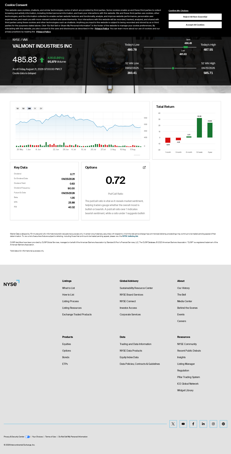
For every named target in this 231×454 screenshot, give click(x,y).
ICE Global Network (187, 383)
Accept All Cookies (195, 24)
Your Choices (37, 436)
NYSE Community (186, 344)
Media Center (184, 301)
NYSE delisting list (130, 236)
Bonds (65, 357)
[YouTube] (183, 424)
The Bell (181, 294)
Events (180, 314)
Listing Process (70, 301)
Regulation (183, 370)
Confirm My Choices (178, 10)
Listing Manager (186, 364)
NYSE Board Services (131, 294)
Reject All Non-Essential (195, 16)
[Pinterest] (223, 424)
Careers (181, 321)
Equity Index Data (129, 357)
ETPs (65, 364)
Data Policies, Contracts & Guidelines (140, 364)
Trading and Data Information (135, 344)
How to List (68, 294)
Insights (181, 357)
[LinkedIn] (203, 424)
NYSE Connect (128, 301)
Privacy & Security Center (14, 436)
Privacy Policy (102, 28)
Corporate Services (130, 314)
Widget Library (185, 390)
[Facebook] (193, 424)
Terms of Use (50, 436)
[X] (173, 424)
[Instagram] (213, 424)
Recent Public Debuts (189, 350)
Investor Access (128, 308)
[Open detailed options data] (144, 167)
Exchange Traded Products (77, 314)
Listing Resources (72, 308)
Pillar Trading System (188, 377)
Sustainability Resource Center (136, 288)
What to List (68, 288)
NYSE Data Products (131, 350)
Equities (66, 344)
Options (66, 350)
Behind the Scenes (187, 308)
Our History (183, 288)
